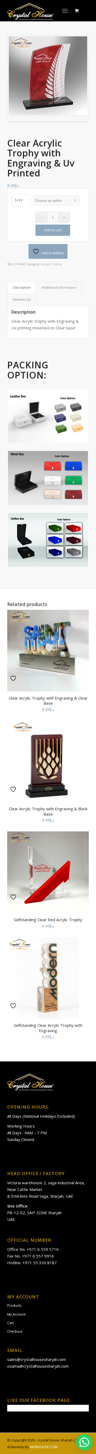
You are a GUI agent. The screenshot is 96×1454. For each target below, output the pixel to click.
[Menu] (65, 10)
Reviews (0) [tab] (21, 299)
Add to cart (52, 230)
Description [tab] (22, 287)
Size (19, 200)
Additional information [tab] (59, 287)
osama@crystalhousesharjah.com (38, 1366)
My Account (16, 1314)
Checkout (14, 1331)
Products (14, 1305)
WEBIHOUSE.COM (44, 1446)
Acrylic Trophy (51, 264)
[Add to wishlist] (14, 678)
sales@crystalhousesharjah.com (36, 1359)
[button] (84, 1442)
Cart (10, 1322)
